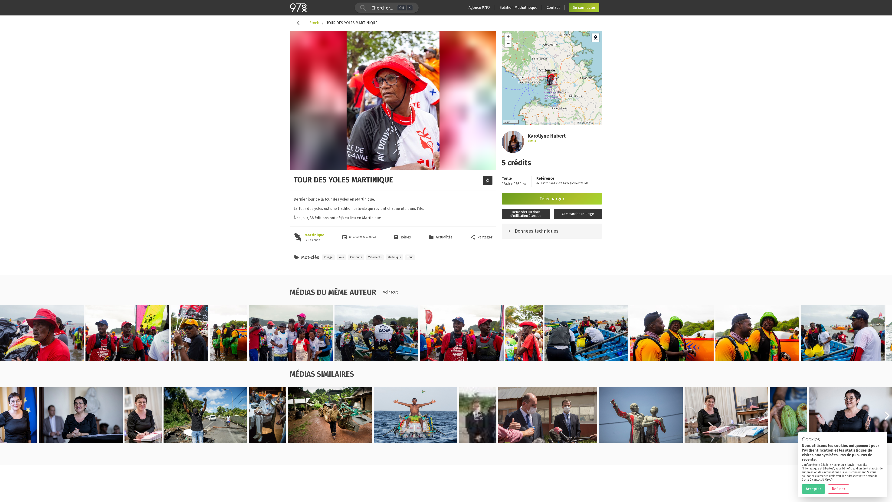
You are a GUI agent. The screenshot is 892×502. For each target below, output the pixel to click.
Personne (356, 257)
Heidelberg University (589, 123)
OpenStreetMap (551, 123)
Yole (341, 257)
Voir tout (390, 292)
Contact (553, 7)
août (356, 237)
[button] (887, 336)
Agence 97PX (479, 7)
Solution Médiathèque (518, 7)
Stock (314, 23)
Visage (328, 257)
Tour (410, 257)
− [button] (508, 44)
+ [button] (508, 37)
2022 (363, 237)
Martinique (314, 235)
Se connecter (584, 7)
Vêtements (375, 257)
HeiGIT (569, 123)
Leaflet (534, 123)
